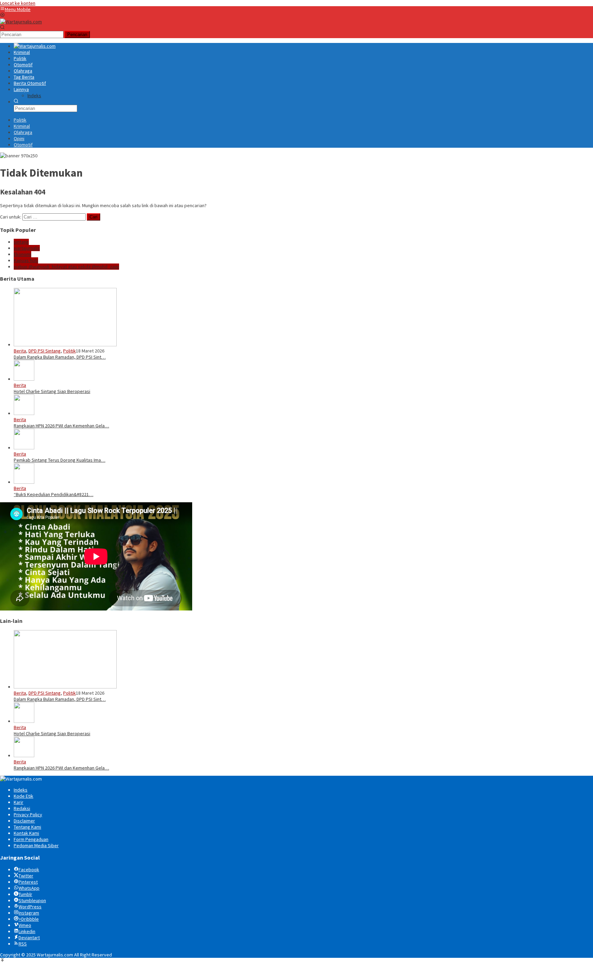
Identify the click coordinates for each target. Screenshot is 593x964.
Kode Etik (23, 796)
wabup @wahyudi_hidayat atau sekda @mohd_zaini (66, 267)
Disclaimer (24, 821)
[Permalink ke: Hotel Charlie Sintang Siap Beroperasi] (24, 379)
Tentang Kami (27, 827)
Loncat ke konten (17, 3)
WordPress (30, 907)
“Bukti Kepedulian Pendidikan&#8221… (53, 494)
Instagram (29, 913)
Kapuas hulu (26, 260)
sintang (21, 242)
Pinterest (28, 882)
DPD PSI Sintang (44, 351)
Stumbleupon (32, 900)
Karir (18, 802)
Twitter (26, 876)
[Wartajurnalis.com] (21, 22)
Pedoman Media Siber (36, 845)
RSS (23, 944)
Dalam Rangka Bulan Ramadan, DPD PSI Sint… (60, 357)
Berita (20, 351)
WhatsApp (29, 888)
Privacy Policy (28, 814)
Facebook (29, 869)
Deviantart (29, 937)
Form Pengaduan (31, 839)
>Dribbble (29, 919)
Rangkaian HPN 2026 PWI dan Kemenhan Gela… (61, 426)
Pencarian (77, 34)
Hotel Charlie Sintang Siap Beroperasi (52, 391)
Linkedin (27, 931)
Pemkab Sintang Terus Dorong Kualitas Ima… (59, 460)
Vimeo (25, 925)
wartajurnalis (27, 248)
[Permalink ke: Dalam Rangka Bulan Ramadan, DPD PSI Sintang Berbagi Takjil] (65, 344)
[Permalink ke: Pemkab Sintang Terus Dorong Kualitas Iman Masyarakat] (24, 448)
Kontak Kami (26, 833)
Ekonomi (22, 254)
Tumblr (25, 894)
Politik (69, 351)
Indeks (20, 790)
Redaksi (22, 808)
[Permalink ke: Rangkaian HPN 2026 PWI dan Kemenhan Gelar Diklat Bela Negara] (24, 413)
